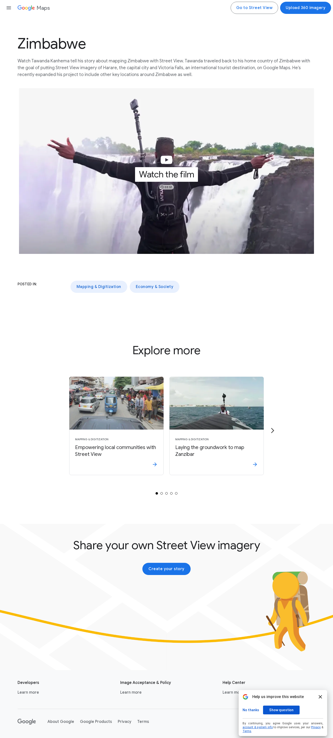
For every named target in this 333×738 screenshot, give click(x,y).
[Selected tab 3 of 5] (166, 493)
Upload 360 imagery (305, 7)
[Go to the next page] (272, 430)
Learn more (28, 692)
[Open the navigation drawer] (9, 8)
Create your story (166, 568)
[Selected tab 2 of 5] (161, 493)
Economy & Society (155, 286)
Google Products (96, 721)
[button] (166, 171)
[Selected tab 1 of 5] (156, 493)
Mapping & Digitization (99, 286)
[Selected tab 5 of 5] (176, 493)
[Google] (27, 722)
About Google (61, 721)
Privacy (124, 721)
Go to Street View (254, 7)
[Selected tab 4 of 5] (171, 493)
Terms (143, 721)
